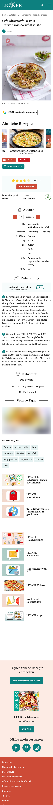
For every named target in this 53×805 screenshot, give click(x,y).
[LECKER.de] (12, 5)
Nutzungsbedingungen (13, 767)
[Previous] (4, 138)
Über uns (6, 791)
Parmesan (42, 15)
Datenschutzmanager (12, 777)
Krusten (39, 459)
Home (5, 15)
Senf (6, 466)
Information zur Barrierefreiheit (17, 781)
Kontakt (6, 801)
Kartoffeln (32, 453)
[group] (26, 142)
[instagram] (37, 748)
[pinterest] (26, 748)
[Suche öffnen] (42, 5)
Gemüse (20, 453)
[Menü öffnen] (49, 5)
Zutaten (12, 15)
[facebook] (16, 748)
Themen (6, 796)
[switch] (40, 287)
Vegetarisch (26, 459)
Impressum (7, 762)
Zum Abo (26, 729)
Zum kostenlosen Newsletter (26, 681)
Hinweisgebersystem (11, 786)
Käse (35, 15)
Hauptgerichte (10, 459)
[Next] (48, 138)
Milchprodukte (24, 15)
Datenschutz (8, 772)
